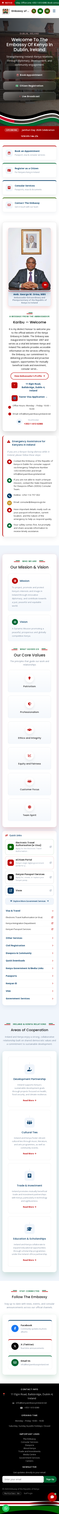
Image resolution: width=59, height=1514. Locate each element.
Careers (29, 1460)
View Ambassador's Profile (28, 376)
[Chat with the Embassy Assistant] (52, 1497)
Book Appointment (31, 75)
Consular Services (29, 1442)
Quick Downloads (15, 960)
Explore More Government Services (29, 901)
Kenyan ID (11, 983)
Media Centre (29, 1454)
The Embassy (29, 1438)
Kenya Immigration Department (21, 923)
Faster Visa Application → (33, 396)
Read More (28, 1100)
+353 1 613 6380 (32, 1407)
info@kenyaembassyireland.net (31, 1402)
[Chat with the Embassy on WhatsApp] (5, 1508)
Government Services (18, 998)
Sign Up (50, 1479)
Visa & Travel (13, 910)
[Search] (33, 11)
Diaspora (29, 1445)
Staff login (28, 1493)
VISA (8, 991)
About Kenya (29, 1448)
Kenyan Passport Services (18, 929)
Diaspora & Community (19, 953)
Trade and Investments (29, 1451)
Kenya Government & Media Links (24, 968)
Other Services (14, 938)
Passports (11, 976)
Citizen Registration (31, 85)
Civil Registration (15, 945)
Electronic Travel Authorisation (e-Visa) (24, 917)
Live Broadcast (31, 96)
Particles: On (12, 1493)
